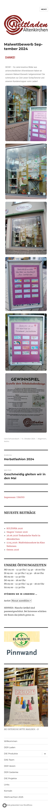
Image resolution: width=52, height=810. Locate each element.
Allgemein (42, 439)
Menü (44, 9)
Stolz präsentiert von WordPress (19, 805)
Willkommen (10, 741)
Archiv (6, 441)
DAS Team (9, 760)
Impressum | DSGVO (14, 497)
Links (6, 784)
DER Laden (9, 747)
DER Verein (10, 766)
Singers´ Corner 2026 (17, 532)
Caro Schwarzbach (11, 439)
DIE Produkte (11, 753)
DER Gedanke (11, 772)
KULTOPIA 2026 (15, 528)
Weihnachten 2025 (13, 797)
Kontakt (8, 791)
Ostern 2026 (13, 549)
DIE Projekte (10, 778)
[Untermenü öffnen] (45, 754)
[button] (4, 805)
